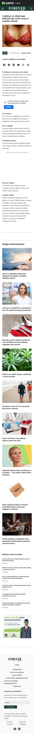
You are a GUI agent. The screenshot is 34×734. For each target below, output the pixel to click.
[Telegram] (28, 65)
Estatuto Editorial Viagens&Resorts (11, 682)
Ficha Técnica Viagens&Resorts (17, 678)
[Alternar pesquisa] (31, 9)
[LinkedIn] (13, 65)
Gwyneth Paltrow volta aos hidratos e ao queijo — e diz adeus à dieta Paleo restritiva (16, 472)
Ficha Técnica (17, 675)
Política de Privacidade (22, 723)
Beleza (5, 53)
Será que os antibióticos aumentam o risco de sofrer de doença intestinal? (16, 309)
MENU (18, 3)
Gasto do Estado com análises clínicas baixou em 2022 (14, 439)
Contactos (17, 686)
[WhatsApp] (9, 65)
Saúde (17, 665)
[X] (23, 65)
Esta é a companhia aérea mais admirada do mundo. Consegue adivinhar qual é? (14, 276)
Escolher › (9, 107)
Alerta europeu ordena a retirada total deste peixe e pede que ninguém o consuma (15, 507)
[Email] (18, 65)
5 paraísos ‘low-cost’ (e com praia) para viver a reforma (15, 407)
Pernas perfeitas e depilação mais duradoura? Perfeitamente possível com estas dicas (16, 541)
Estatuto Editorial (17, 672)
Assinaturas (17, 669)
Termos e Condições (10, 723)
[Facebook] (4, 65)
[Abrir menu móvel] (3, 8)
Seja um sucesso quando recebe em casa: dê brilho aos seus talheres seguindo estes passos (16, 342)
